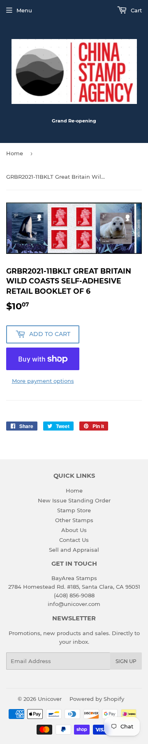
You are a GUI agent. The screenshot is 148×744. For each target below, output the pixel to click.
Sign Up (126, 661)
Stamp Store (74, 510)
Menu (24, 10)
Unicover (50, 699)
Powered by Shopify (96, 699)
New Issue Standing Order (74, 500)
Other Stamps (74, 520)
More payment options (43, 381)
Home (14, 153)
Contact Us (74, 540)
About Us (74, 530)
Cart (135, 10)
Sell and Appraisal (74, 549)
